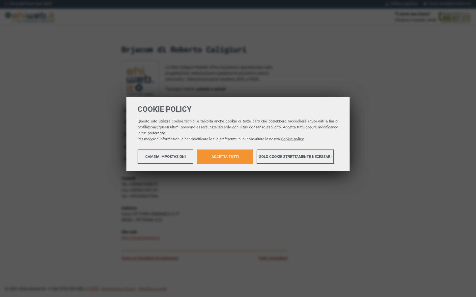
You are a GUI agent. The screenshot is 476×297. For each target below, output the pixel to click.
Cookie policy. (292, 139)
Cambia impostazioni (165, 156)
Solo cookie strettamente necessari (295, 156)
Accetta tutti (225, 156)
